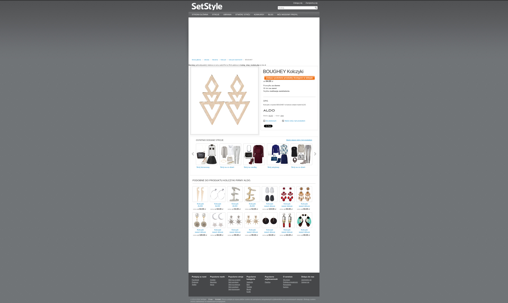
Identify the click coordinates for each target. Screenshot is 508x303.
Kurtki (249, 292)
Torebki (249, 287)
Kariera (285, 287)
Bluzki (249, 289)
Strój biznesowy (234, 289)
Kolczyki (223, 60)
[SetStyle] (207, 6)
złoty (282, 116)
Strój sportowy (233, 287)
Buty (248, 285)
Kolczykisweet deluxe (269, 205)
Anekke (213, 280)
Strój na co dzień (234, 280)
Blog (270, 14)
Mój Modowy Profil (287, 14)
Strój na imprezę (234, 285)
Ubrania (227, 14)
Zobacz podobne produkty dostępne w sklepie (289, 78)
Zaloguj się (297, 3)
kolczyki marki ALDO (235, 60)
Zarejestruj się (312, 3)
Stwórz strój (242, 14)
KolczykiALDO (200, 205)
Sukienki (250, 282)
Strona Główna (200, 14)
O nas (210, 299)
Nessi (212, 285)
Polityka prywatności (290, 282)
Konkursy (259, 14)
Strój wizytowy (233, 282)
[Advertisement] (254, 38)
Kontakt (218, 299)
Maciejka (213, 282)
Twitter (194, 285)
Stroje (215, 14)
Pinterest (195, 282)
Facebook (195, 280)
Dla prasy (286, 280)
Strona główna (196, 60)
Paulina (267, 282)
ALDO (271, 116)
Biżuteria (215, 60)
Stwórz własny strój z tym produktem (299, 140)
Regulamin (287, 285)
